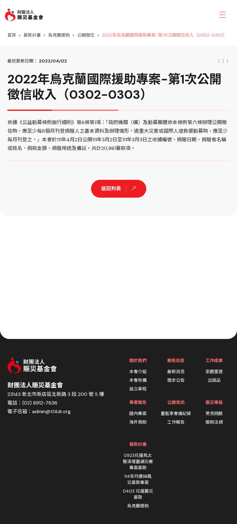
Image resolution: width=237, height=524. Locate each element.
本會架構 (138, 380)
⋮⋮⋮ (223, 61)
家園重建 (214, 371)
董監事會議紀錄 (176, 413)
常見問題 (214, 413)
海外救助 (138, 422)
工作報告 (176, 422)
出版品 (214, 380)
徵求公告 (176, 380)
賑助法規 (214, 422)
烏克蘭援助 (59, 35)
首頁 (11, 35)
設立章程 (138, 389)
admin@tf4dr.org (51, 411)
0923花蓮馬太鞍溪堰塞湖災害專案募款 (138, 461)
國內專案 (138, 413)
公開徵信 (85, 35)
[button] (222, 15)
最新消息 (176, 371)
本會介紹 (138, 371)
